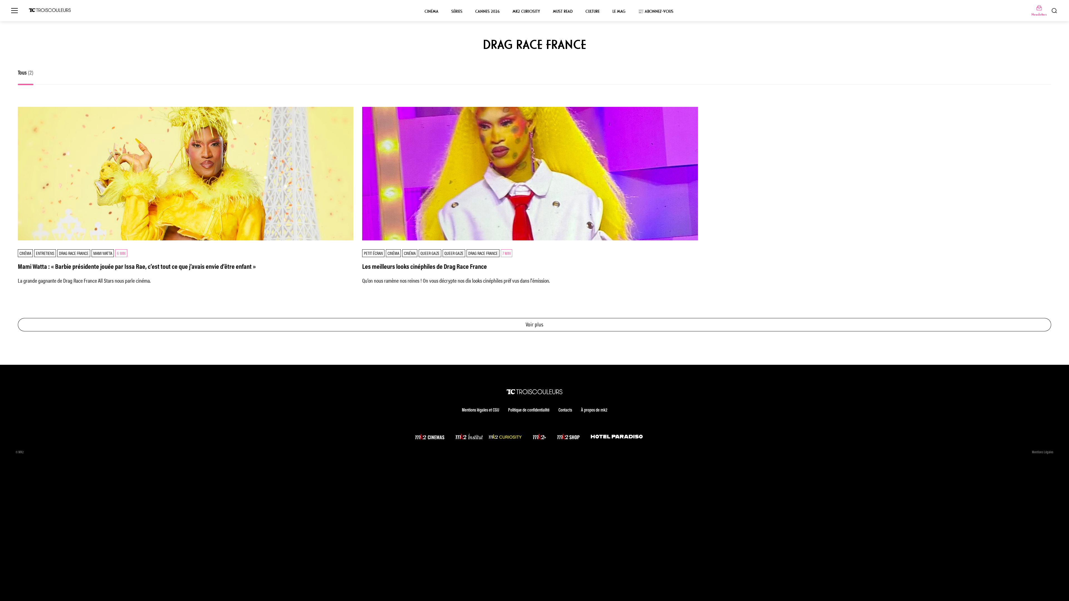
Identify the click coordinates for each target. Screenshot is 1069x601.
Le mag (618, 11)
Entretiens (45, 253)
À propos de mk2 (594, 410)
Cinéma (431, 11)
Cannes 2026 (487, 11)
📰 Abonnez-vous (655, 11)
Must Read (563, 11)
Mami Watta (102, 253)
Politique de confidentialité (529, 410)
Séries (456, 11)
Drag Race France (74, 253)
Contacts (565, 410)
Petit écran (373, 253)
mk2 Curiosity (526, 11)
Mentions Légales (1042, 452)
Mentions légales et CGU (480, 410)
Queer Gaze (430, 253)
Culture (592, 11)
